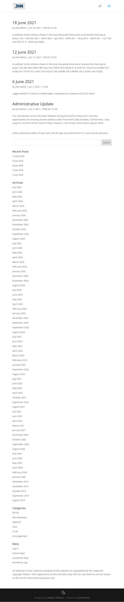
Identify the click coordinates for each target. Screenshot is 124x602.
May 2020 (17, 462)
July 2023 (16, 336)
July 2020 (16, 453)
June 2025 (17, 247)
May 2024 (17, 299)
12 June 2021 (24, 52)
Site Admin (20, 27)
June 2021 (17, 416)
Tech (14, 526)
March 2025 (18, 262)
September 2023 (20, 327)
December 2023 (20, 318)
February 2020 (19, 472)
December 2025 (20, 220)
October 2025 (19, 229)
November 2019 (20, 486)
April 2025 (17, 257)
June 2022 (17, 383)
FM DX (47, 27)
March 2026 (18, 205)
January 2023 (19, 364)
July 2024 (16, 289)
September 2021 (20, 402)
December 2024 (20, 276)
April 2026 (17, 201)
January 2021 (19, 430)
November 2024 (20, 280)
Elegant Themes (55, 597)
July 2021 (16, 411)
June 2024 (17, 294)
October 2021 (19, 397)
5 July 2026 (17, 170)
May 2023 (17, 346)
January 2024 (19, 313)
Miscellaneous (19, 517)
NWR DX (46, 109)
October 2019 (19, 491)
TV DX (54, 27)
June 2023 (17, 341)
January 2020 (19, 476)
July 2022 (16, 378)
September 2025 (20, 233)
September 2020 (20, 444)
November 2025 (20, 224)
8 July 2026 (17, 165)
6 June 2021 (23, 81)
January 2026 (19, 215)
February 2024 (19, 308)
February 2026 (19, 210)
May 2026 (17, 196)
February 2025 (19, 266)
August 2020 (18, 449)
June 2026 (17, 191)
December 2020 (20, 434)
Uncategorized (19, 536)
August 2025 (18, 238)
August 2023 (18, 332)
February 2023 (19, 360)
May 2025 (17, 252)
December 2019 (20, 481)
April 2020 (17, 467)
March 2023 (18, 355)
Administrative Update (33, 104)
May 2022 (17, 388)
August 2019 (18, 500)
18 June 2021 (24, 22)
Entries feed (18, 553)
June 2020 (17, 458)
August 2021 (18, 406)
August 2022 (18, 374)
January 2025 (19, 271)
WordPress (84, 597)
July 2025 (16, 243)
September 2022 (20, 369)
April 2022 (17, 392)
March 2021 (18, 425)
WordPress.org (19, 562)
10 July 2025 (18, 156)
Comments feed (20, 557)
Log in (15, 548)
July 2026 (16, 187)
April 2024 (17, 304)
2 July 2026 (17, 174)
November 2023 (20, 322)
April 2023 (17, 350)
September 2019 (20, 495)
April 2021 (17, 420)
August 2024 (18, 285)
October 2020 (19, 439)
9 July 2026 (17, 160)
